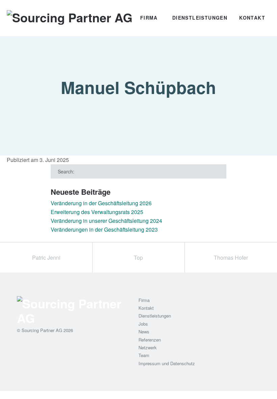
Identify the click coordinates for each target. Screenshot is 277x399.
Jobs (143, 324)
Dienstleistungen (199, 17)
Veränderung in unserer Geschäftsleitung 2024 (106, 221)
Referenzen (149, 339)
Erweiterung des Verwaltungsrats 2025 (97, 212)
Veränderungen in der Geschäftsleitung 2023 (104, 229)
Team (143, 355)
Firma (149, 17)
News (143, 331)
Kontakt (252, 17)
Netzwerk (147, 347)
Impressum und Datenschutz (166, 363)
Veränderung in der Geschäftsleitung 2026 (101, 203)
